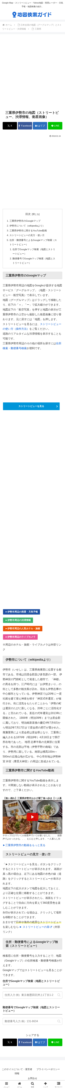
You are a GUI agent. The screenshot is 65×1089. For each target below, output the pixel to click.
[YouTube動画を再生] (32, 817)
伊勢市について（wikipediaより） (27, 225)
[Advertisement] (32, 72)
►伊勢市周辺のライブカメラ (20, 636)
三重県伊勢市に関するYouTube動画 (28, 230)
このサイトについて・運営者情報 (17, 1071)
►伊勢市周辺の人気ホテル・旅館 (22, 628)
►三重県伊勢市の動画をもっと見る (24, 845)
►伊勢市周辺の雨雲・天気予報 (21, 611)
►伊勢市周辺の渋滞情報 (18, 620)
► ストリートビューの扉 (34, 926)
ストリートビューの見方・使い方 (27, 235)
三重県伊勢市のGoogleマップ (25, 220)
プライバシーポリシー (48, 1069)
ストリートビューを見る (31, 406)
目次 (28, 214)
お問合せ (32, 1078)
